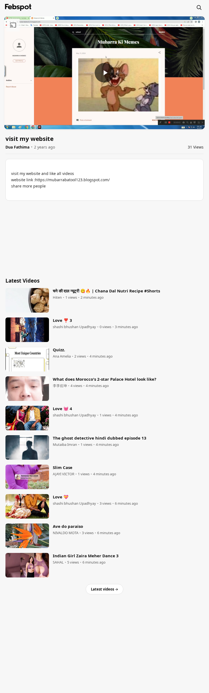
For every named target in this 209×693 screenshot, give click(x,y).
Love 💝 (61, 497)
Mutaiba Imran (65, 444)
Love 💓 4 (62, 408)
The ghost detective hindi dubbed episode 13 (99, 438)
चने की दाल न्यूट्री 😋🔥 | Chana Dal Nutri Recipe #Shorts (106, 290)
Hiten (57, 297)
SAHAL (58, 562)
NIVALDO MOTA (65, 533)
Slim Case (62, 467)
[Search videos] (199, 7)
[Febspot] (18, 7)
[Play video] (104, 73)
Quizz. (59, 349)
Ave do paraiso (68, 526)
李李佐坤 (60, 385)
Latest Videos (22, 280)
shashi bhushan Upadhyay (74, 327)
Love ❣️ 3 (62, 320)
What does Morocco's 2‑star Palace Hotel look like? (104, 379)
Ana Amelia (62, 356)
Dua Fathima (17, 147)
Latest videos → (104, 589)
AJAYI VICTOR (63, 474)
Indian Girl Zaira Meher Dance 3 (86, 555)
